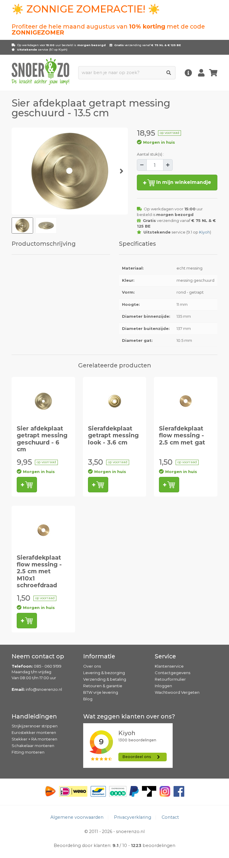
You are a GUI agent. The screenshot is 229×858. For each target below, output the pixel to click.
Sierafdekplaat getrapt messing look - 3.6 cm (113, 435)
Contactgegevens (172, 672)
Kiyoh (62, 49)
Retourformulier (170, 679)
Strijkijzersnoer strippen (35, 726)
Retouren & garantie (102, 685)
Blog (87, 698)
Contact (170, 817)
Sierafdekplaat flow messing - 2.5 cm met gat (182, 435)
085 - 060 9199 (47, 666)
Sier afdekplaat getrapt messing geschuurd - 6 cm (42, 439)
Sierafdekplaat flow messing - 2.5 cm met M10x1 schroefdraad (39, 571)
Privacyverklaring (132, 817)
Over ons (92, 666)
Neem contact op (38, 656)
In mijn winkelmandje (183, 182)
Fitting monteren (28, 752)
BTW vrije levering (100, 692)
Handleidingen (34, 716)
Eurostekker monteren (34, 732)
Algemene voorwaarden (76, 817)
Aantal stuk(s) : (150, 154)
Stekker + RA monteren (34, 739)
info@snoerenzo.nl (44, 689)
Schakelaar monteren (33, 745)
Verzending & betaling (104, 679)
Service (165, 656)
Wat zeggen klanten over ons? (129, 716)
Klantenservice (169, 666)
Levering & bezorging (104, 672)
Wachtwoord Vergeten (177, 692)
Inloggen (163, 685)
